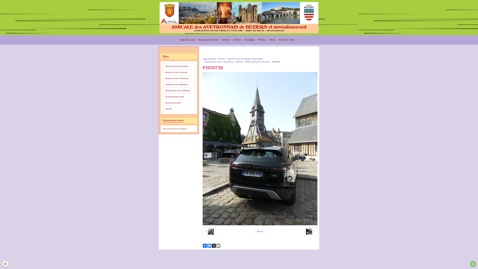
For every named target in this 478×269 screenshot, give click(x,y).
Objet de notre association (177, 66)
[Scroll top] (473, 264)
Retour (260, 231)
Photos (262, 39)
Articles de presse (173, 102)
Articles (237, 39)
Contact (225, 39)
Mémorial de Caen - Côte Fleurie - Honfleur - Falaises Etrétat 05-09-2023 (237, 62)
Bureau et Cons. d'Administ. (177, 78)
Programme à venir (208, 39)
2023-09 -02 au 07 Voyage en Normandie (245, 59)
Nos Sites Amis (286, 39)
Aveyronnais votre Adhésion (177, 90)
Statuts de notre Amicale (176, 72)
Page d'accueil (187, 39)
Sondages (249, 39)
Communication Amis (174, 96)
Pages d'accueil (209, 59)
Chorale (168, 109)
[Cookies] (5, 264)
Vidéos (272, 39)
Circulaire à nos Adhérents (176, 84)
